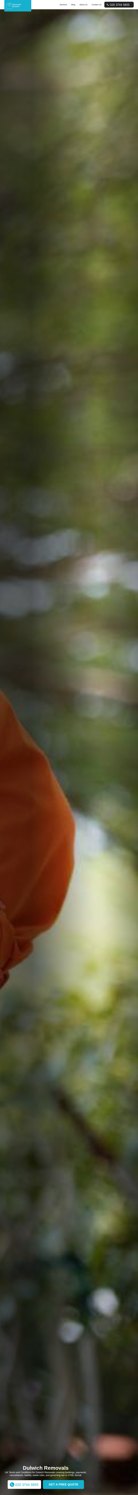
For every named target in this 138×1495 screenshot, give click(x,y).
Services (63, 5)
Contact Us (96, 5)
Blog (73, 5)
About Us (83, 5)
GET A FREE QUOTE (63, 1484)
